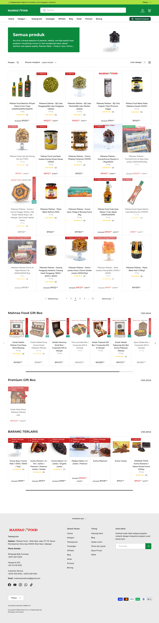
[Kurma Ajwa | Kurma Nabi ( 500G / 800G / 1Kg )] (18, 447)
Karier (79, 19)
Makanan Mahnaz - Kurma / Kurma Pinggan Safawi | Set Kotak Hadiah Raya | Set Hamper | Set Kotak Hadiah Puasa (22, 214)
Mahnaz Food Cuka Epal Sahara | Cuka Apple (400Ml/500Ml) (108, 212)
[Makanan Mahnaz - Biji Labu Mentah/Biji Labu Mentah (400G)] (79, 85)
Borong (99, 19)
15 (93, 298)
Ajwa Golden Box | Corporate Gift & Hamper (141, 345)
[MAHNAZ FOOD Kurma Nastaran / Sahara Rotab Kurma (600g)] (141, 447)
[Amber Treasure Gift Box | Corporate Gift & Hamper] (100, 328)
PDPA (93, 555)
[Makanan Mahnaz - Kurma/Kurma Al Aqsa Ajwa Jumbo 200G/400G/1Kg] (136, 138)
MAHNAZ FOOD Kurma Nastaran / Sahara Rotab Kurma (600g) (141, 465)
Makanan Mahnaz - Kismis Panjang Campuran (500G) (79, 157)
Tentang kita (36, 19)
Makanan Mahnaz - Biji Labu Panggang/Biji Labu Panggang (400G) (51, 106)
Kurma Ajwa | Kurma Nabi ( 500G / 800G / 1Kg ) (18, 464)
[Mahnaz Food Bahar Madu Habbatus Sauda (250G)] (136, 85)
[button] (149, 10)
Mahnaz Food (24, 610)
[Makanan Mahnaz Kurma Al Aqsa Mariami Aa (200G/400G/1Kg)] (22, 249)
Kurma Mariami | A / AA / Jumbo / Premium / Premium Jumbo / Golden (38, 465)
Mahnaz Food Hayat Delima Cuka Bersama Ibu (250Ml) (136, 210)
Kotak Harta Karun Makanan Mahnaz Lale (18, 412)
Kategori (21, 19)
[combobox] (83, 10)
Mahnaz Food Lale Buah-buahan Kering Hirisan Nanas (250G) (51, 159)
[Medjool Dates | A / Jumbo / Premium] (80, 447)
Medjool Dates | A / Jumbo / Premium (80, 462)
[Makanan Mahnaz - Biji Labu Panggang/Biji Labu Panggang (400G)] (51, 85)
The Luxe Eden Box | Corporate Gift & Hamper (79, 345)
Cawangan (50, 19)
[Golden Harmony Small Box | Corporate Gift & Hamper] (59, 328)
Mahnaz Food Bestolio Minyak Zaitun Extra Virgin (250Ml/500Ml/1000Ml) (22, 106)
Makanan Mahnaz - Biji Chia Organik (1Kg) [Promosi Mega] (108, 106)
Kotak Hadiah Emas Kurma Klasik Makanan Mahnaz (38, 345)
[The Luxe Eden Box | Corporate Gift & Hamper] (80, 328)
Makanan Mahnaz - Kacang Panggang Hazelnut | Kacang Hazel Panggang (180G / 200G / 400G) (51, 271)
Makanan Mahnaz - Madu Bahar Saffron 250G (50, 210)
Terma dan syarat (98, 546)
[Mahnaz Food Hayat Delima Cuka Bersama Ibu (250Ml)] (136, 191)
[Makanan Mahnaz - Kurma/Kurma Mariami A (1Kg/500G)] (108, 138)
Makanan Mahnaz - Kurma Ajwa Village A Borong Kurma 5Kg (79, 212)
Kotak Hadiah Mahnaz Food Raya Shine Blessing (18, 345)
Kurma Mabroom (100, 461)
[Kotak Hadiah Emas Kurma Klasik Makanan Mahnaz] (39, 328)
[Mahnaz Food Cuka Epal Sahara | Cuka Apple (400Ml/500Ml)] (108, 191)
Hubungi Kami (97, 533)
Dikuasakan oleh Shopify (16, 612)
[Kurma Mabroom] (100, 447)
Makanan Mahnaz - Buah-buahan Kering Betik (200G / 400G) (108, 270)
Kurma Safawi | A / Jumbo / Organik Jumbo (59, 464)
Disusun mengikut (32, 62)
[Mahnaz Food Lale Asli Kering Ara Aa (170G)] (22, 138)
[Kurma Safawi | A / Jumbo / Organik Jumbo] (59, 447)
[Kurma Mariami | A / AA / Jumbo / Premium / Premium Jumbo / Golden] (39, 447)
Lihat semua (146, 313)
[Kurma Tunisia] (121, 447)
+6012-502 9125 (15, 573)
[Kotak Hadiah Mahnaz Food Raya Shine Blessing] (18, 328)
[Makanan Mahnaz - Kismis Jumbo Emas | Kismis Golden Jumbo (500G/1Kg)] (79, 249)
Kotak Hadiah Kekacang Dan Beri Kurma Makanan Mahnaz (121, 346)
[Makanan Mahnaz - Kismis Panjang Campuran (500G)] (79, 138)
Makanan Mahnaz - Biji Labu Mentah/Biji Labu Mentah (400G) (79, 106)
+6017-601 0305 (15, 557)
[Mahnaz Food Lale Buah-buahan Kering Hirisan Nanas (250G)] (51, 138)
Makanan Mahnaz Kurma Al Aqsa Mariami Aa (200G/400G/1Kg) (22, 270)
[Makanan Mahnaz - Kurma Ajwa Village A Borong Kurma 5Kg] (79, 191)
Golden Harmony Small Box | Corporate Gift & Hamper (59, 346)
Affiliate (61, 19)
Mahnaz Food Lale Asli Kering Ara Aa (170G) (22, 157)
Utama (11, 19)
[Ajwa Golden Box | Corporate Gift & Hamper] (141, 328)
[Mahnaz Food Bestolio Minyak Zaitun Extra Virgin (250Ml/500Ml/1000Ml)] (22, 85)
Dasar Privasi (96, 550)
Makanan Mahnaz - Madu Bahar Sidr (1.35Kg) (136, 269)
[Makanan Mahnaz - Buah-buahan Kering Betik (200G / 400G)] (108, 249)
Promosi (88, 19)
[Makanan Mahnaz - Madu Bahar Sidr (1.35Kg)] (136, 249)
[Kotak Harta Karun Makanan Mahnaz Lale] (18, 395)
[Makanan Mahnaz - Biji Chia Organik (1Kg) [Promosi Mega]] (108, 85)
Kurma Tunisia (121, 461)
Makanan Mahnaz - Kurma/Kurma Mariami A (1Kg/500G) (108, 159)
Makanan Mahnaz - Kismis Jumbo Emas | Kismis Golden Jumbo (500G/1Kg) (79, 270)
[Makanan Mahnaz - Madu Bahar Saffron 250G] (51, 191)
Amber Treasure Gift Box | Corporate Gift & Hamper (100, 345)
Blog (71, 19)
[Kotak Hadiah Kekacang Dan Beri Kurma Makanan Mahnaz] (121, 328)
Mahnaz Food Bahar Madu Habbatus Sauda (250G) (137, 104)
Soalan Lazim (96, 542)
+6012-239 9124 (30, 573)
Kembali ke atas (78, 518)
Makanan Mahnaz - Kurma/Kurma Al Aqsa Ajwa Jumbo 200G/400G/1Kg (136, 159)
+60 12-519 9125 (15, 565)
